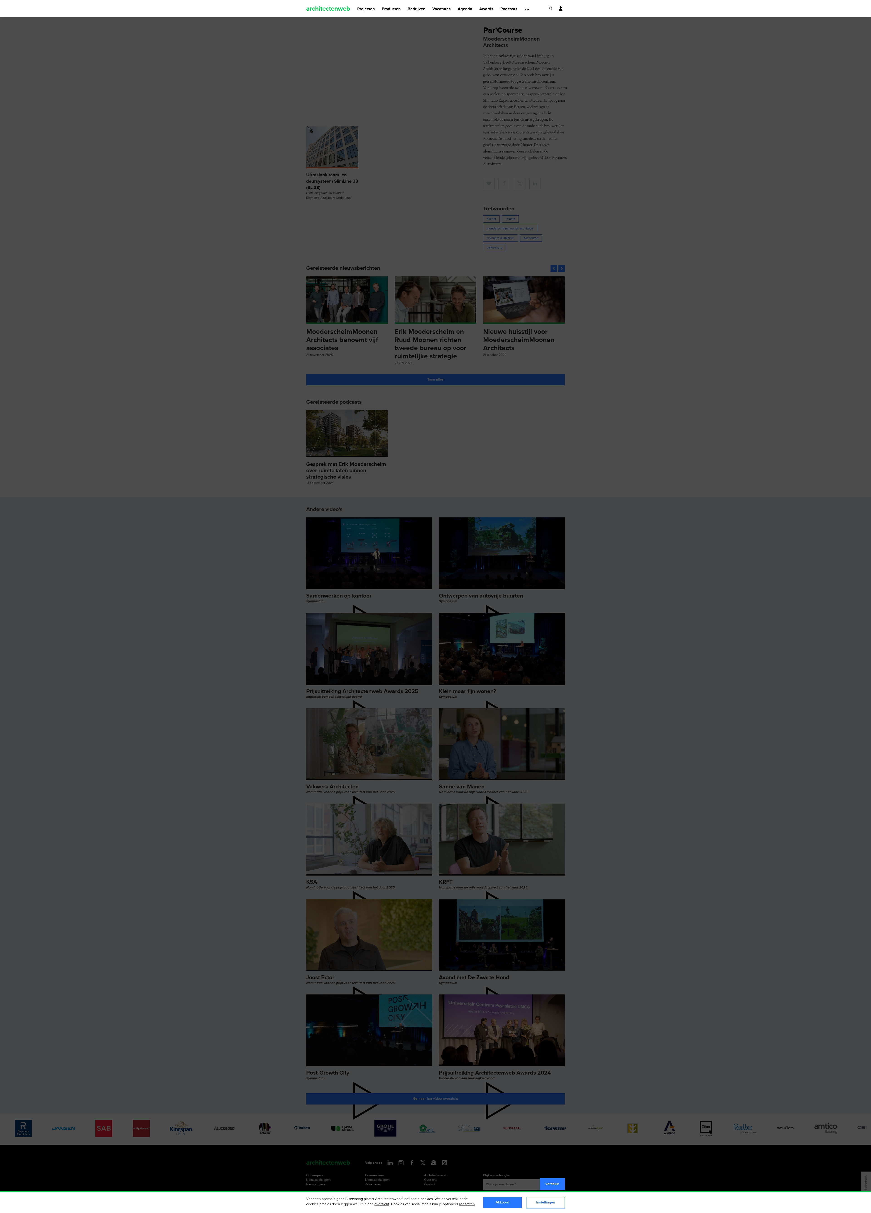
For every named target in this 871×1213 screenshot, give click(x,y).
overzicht (381, 1204)
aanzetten (467, 1204)
